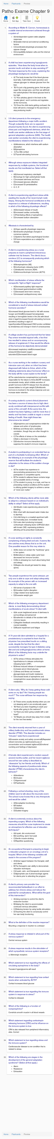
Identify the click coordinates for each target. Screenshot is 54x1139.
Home (6, 3)
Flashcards (16, 3)
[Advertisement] (27, 1103)
